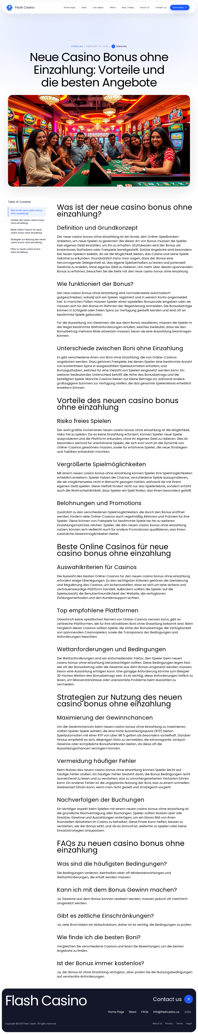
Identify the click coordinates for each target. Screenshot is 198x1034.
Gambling (77, 46)
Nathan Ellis (121, 46)
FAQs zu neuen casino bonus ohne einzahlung (25, 250)
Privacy (169, 1023)
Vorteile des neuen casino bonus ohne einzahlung (27, 221)
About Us (157, 1023)
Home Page (116, 1012)
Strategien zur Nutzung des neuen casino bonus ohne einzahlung (28, 241)
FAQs (144, 1012)
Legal (189, 1023)
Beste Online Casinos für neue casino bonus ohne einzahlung (26, 231)
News (132, 1012)
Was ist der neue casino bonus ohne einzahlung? (26, 212)
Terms (179, 1023)
